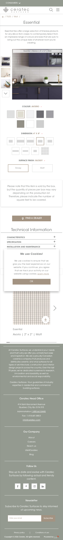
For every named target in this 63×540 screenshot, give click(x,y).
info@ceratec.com (31, 420)
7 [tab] (27, 342)
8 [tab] (30, 342)
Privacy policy (19, 533)
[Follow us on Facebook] (18, 486)
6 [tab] (24, 342)
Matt (42, 168)
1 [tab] (8, 342)
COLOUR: (30, 107)
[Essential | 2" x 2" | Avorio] (31, 306)
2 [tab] (11, 342)
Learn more (43, 274)
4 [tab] (17, 342)
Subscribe (48, 518)
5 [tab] (21, 342)
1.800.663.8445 (39, 412)
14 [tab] (50, 342)
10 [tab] (37, 342)
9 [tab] (34, 342)
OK (31, 281)
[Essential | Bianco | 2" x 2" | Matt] (5, 83)
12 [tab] (43, 342)
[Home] (3, 17)
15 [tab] (53, 342)
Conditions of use (42, 533)
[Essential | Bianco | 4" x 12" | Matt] (5, 61)
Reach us (31, 446)
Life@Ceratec (31, 450)
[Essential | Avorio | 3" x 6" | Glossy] (5, 72)
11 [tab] (40, 342)
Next (5, 93)
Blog (31, 455)
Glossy (18, 168)
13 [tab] (46, 342)
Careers (31, 442)
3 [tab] (14, 342)
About (31, 438)
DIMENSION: (30, 134)
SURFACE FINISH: (30, 161)
